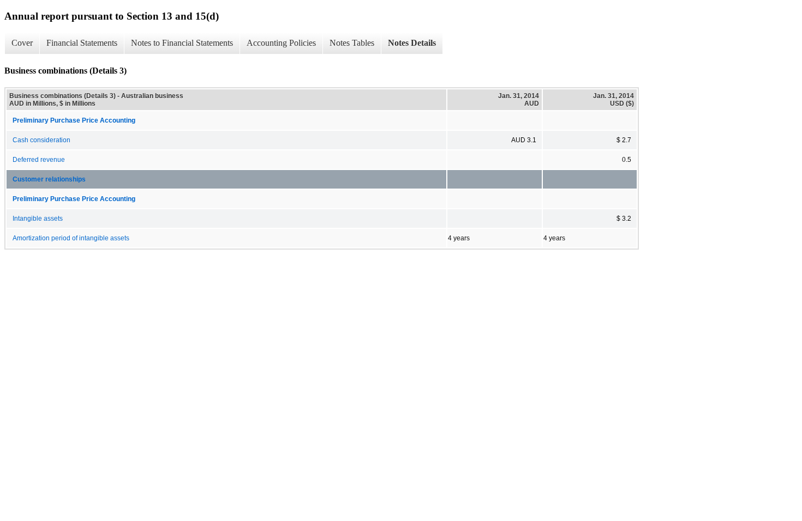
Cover (22, 42)
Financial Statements (81, 42)
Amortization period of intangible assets (71, 238)
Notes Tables (352, 42)
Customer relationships (49, 179)
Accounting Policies (281, 42)
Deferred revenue (39, 159)
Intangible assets (38, 218)
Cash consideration (41, 140)
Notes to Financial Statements (182, 42)
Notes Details (412, 42)
